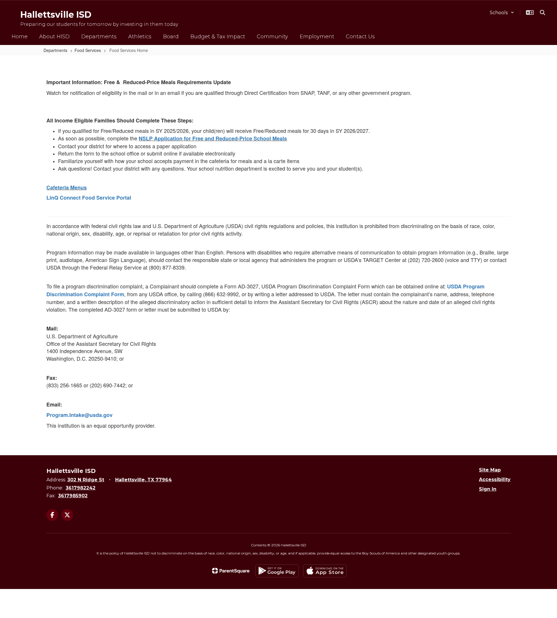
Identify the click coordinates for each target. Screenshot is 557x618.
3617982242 (80, 488)
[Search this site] (542, 12)
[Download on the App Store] (325, 570)
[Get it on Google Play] (277, 570)
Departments (55, 50)
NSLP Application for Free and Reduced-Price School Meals (213, 138)
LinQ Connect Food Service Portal (88, 197)
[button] (502, 12)
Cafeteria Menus (66, 187)
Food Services (88, 50)
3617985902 (73, 495)
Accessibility (495, 479)
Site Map (490, 470)
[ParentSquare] (231, 570)
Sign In (487, 489)
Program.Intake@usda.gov (79, 415)
